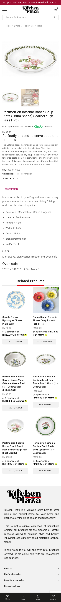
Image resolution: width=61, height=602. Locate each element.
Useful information (12, 574)
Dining (17, 26)
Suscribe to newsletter (14, 580)
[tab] (11, 189)
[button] (6, 60)
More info (48, 126)
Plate (39, 26)
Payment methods (12, 586)
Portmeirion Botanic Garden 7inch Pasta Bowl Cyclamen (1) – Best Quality (44, 448)
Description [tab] (11, 189)
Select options (44, 341)
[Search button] (55, 17)
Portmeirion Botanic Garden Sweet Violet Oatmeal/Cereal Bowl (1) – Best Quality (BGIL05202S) (13, 383)
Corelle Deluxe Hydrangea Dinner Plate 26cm (12, 320)
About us (8, 568)
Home (8, 26)
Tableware (29, 26)
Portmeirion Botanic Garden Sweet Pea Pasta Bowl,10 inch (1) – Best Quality (45, 381)
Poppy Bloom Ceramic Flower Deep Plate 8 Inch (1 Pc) (45, 320)
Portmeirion (26, 173)
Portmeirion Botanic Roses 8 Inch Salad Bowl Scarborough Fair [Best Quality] (14, 448)
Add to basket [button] (15, 341)
